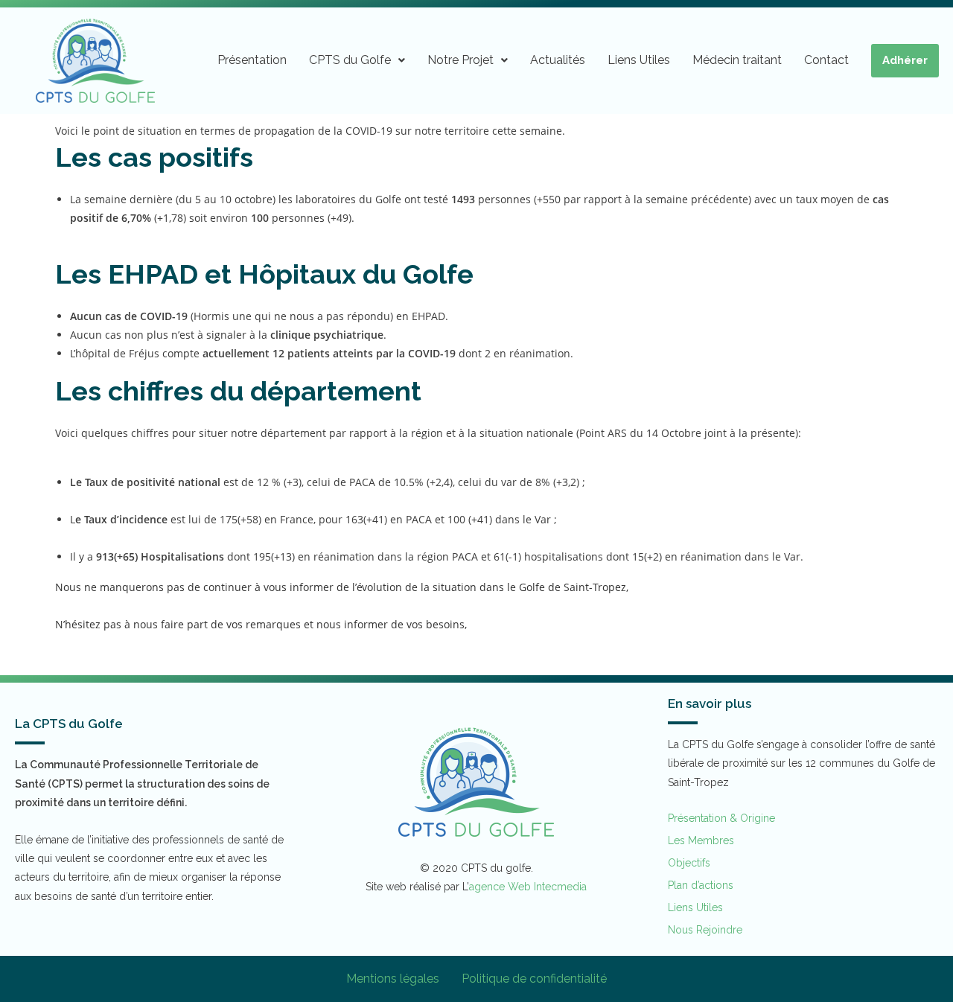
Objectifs (689, 863)
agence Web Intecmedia (528, 887)
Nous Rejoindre (705, 930)
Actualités (557, 60)
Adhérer (905, 60)
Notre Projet (460, 60)
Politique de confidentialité (534, 978)
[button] (357, 60)
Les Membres (701, 840)
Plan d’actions (700, 885)
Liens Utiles (639, 60)
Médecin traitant (737, 60)
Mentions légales (392, 978)
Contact (826, 60)
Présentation (252, 60)
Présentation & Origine (721, 818)
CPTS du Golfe (350, 60)
